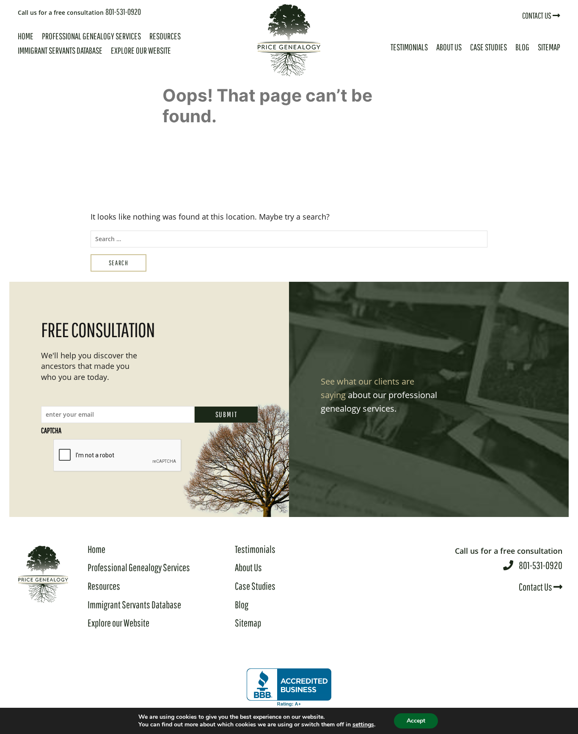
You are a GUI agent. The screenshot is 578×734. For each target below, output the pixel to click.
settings (363, 725)
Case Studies (488, 47)
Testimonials (409, 47)
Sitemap (549, 47)
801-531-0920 (79, 11)
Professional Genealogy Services (91, 36)
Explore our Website (141, 50)
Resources (165, 36)
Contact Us (537, 15)
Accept (416, 721)
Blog (522, 47)
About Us (449, 47)
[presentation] (117, 455)
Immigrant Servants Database (60, 50)
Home (25, 36)
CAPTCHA (51, 430)
